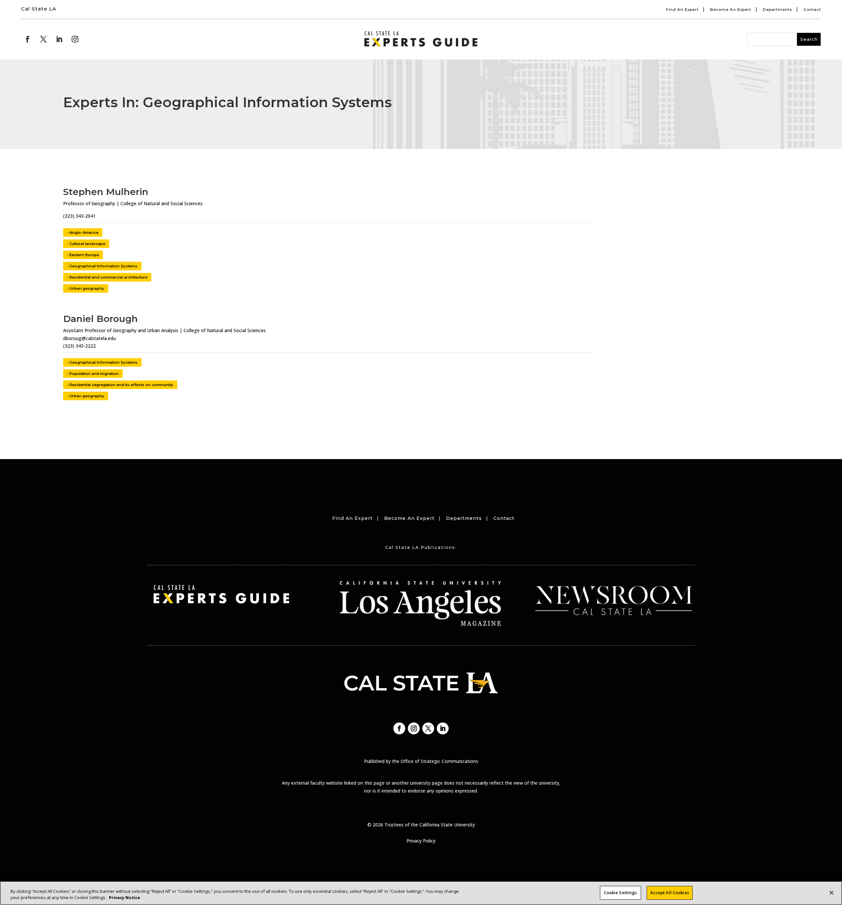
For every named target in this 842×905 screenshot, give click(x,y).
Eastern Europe (84, 255)
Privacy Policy (421, 841)
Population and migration (94, 373)
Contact (812, 9)
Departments (777, 9)
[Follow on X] (43, 39)
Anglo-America (83, 232)
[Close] (831, 892)
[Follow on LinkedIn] (59, 39)
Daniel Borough (100, 318)
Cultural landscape (87, 243)
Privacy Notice (124, 898)
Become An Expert (730, 9)
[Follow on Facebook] (27, 39)
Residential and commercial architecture (108, 277)
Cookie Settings (620, 892)
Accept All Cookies (669, 892)
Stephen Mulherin (105, 191)
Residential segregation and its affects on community (121, 384)
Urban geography (86, 288)
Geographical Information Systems (103, 266)
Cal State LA (38, 9)
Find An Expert (682, 9)
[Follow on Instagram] (75, 39)
